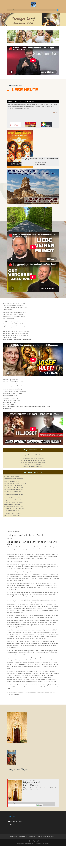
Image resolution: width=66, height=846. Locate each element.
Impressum (13, 836)
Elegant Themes (29, 843)
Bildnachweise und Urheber (46, 836)
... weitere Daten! (27, 792)
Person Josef (11, 824)
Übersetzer (32, 836)
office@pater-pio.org (40, 164)
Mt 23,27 (55, 112)
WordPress (46, 843)
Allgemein (10, 819)
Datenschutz (23, 836)
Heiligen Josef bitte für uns (15, 821)
